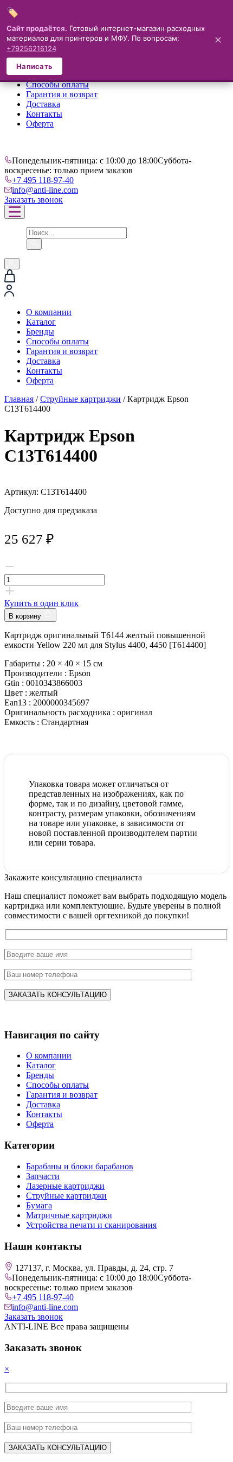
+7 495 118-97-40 (43, 180)
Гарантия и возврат (62, 94)
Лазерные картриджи (65, 1185)
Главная (19, 399)
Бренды (40, 331)
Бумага (39, 1205)
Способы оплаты (57, 84)
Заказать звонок (33, 199)
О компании (49, 312)
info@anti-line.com (45, 189)
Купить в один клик (41, 603)
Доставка (43, 104)
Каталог (41, 321)
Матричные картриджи (69, 1215)
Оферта (40, 123)
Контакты (44, 113)
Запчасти (43, 1176)
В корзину (26, 616)
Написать (34, 66)
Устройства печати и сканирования (91, 1225)
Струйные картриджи (80, 399)
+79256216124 (31, 48)
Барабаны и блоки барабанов (79, 1166)
